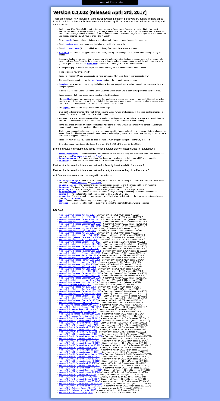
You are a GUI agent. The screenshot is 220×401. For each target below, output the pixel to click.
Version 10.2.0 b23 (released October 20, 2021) (79, 341)
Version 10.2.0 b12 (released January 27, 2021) (79, 318)
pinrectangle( (96, 80)
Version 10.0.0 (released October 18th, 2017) (78, 305)
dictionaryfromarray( (72, 48)
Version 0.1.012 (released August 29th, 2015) (78, 240)
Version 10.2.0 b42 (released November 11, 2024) (80, 383)
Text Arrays (96, 156)
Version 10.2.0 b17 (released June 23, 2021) (78, 329)
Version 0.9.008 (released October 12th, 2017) (79, 302)
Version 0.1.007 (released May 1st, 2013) (77, 228)
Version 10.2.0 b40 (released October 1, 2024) (79, 379)
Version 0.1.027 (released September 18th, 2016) (80, 273)
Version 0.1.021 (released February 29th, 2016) (79, 260)
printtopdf (63, 194)
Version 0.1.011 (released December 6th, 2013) (79, 237)
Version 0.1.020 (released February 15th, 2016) (79, 257)
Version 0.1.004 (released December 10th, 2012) (80, 222)
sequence (63, 203)
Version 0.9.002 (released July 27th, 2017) (77, 289)
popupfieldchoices (67, 192)
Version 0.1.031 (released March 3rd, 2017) (77, 282)
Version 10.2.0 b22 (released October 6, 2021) (79, 338)
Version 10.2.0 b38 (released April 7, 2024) (77, 374)
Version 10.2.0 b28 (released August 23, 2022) (79, 352)
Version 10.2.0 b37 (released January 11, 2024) (79, 372)
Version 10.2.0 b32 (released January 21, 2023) (79, 361)
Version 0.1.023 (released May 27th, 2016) (77, 264)
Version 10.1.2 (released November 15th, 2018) (79, 314)
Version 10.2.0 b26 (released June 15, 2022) (78, 347)
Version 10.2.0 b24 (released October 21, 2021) (79, 343)
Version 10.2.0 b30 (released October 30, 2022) (79, 356)
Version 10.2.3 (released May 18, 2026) (76, 392)
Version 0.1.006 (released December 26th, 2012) (80, 226)
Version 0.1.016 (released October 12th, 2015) (79, 248)
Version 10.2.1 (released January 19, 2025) (77, 388)
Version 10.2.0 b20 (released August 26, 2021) (79, 334)
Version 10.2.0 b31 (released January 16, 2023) (79, 359)
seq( (61, 201)
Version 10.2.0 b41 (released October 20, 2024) (79, 381)
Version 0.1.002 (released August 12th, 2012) (78, 217)
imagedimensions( (71, 44)
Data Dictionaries (79, 156)
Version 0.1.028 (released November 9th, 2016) (79, 275)
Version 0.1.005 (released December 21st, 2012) (80, 224)
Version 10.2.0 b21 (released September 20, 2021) (81, 336)
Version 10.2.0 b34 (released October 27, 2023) (79, 365)
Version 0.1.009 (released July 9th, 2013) (77, 233)
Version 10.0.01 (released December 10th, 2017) (80, 307)
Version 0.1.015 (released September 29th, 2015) (80, 246)
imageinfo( (67, 40)
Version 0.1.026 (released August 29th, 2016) (78, 271)
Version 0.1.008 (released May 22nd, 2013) (77, 231)
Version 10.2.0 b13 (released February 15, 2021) (80, 320)
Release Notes (116, 2)
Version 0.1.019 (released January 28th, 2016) (79, 255)
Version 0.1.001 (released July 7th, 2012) (77, 215)
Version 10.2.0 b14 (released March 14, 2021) (78, 323)
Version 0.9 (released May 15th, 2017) (75, 284)
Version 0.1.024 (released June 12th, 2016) (77, 266)
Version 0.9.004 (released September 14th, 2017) (80, 293)
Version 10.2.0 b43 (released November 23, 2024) (80, 386)
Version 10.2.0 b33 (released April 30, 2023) (78, 363)
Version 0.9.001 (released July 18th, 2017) (77, 287)
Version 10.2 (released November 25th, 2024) (78, 316)
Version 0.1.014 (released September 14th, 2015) (80, 244)
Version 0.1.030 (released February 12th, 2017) (79, 280)
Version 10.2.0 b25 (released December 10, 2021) (80, 345)
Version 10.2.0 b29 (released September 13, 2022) (81, 354)
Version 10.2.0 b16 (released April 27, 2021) (78, 327)
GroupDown (64, 84)
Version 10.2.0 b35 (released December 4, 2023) (80, 368)
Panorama (103, 2)
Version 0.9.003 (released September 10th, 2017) (80, 291)
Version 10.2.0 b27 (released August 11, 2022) (79, 350)
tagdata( (66, 108)
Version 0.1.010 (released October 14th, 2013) (79, 235)
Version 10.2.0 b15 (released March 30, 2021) (78, 325)
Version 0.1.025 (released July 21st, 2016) (77, 269)
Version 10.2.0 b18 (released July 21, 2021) (78, 332)
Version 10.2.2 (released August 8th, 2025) (77, 390)
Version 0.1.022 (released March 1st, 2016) (77, 262)
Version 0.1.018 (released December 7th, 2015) (79, 253)
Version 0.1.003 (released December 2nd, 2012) (79, 219)
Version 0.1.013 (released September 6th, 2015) (79, 242)
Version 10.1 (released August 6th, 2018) (76, 309)
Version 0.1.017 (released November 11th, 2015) (80, 251)
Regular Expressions (72, 198)
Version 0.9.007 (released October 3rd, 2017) (78, 300)
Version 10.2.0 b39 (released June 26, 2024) (78, 377)
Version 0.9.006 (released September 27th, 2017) (80, 298)
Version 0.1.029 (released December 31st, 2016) (80, 278)
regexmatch (64, 196)
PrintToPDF (64, 52)
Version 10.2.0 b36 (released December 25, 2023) (80, 370)
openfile (66, 99)
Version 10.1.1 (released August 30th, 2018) (78, 311)
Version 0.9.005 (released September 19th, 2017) (80, 296)
